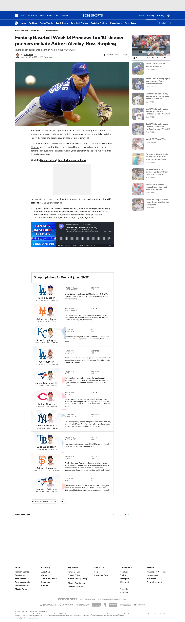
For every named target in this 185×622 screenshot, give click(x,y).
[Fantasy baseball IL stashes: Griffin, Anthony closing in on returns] (138, 174)
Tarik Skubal (45, 298)
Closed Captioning (76, 583)
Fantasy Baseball (51, 30)
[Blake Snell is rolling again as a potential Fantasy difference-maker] (138, 84)
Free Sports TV (22, 578)
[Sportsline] (66, 604)
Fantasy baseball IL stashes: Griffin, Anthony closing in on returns (157, 171)
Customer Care (101, 575)
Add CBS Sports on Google (117, 55)
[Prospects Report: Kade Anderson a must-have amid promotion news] (138, 159)
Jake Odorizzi (45, 447)
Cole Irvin (44, 361)
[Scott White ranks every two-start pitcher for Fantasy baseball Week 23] (138, 129)
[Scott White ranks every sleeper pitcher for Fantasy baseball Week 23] (138, 114)
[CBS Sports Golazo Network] (112, 599)
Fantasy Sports (21, 575)
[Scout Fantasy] (125, 604)
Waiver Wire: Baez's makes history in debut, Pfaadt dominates (156, 187)
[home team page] (42, 290)
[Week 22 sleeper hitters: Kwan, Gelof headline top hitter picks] (138, 204)
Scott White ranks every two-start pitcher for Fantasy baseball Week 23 (158, 126)
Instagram (124, 578)
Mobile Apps (21, 589)
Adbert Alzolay (44, 319)
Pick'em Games (22, 572)
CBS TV (44, 585)
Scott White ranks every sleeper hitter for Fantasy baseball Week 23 (157, 96)
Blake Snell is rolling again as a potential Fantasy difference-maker (158, 81)
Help (96, 572)
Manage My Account (156, 572)
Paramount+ (46, 582)
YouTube (124, 572)
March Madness (22, 585)
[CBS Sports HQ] (87, 599)
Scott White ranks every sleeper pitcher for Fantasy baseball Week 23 (158, 111)
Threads (124, 589)
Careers (44, 575)
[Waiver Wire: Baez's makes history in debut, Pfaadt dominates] (138, 189)
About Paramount (49, 578)
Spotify (57, 217)
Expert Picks (36, 30)
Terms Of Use (74, 572)
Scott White (28, 54)
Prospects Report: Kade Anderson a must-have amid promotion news (157, 156)
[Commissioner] (99, 603)
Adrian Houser (45, 468)
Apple (49, 217)
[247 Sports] (48, 604)
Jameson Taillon (45, 489)
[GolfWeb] (139, 604)
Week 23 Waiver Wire (156, 139)
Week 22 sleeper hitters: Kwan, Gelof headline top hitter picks (157, 202)
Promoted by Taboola (119, 515)
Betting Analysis (22, 582)
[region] (151, 45)
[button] (142, 23)
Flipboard (124, 592)
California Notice (75, 586)
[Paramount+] (82, 604)
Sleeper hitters (48, 160)
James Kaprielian (44, 383)
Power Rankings (21, 30)
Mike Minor (45, 404)
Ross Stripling (45, 340)
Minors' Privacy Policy (77, 578)
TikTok (123, 575)
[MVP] (113, 603)
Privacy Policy (74, 575)
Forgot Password (154, 582)
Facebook (124, 582)
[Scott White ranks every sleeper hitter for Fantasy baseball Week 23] (138, 99)
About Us (45, 572)
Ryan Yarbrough (45, 425)
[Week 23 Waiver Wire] (138, 144)
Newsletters (152, 575)
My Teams (151, 578)
